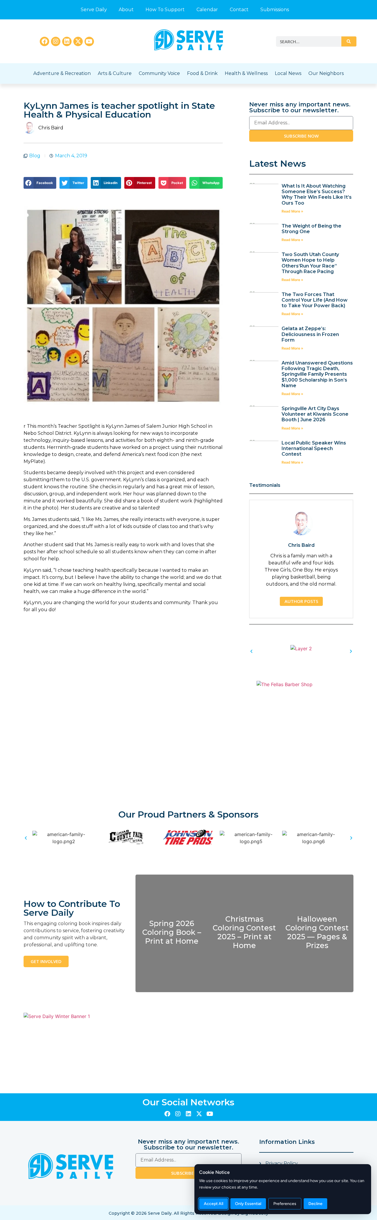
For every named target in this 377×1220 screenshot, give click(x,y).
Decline (315, 1203)
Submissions (274, 9)
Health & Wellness (246, 73)
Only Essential (248, 1203)
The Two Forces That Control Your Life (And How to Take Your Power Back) (315, 300)
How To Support (165, 9)
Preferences (284, 1203)
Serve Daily (94, 9)
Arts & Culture (115, 73)
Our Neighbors (326, 73)
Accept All (213, 1203)
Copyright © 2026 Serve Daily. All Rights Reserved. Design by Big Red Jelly (188, 1213)
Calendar (207, 9)
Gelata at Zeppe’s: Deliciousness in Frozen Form (310, 334)
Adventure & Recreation (62, 73)
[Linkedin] (67, 41)
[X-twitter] (78, 41)
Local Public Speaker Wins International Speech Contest (314, 448)
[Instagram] (55, 41)
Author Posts (301, 601)
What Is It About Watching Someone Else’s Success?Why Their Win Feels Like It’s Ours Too (317, 194)
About (126, 9)
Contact (239, 9)
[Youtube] (89, 41)
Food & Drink (202, 73)
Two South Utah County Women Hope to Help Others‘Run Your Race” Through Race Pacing (310, 263)
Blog (34, 155)
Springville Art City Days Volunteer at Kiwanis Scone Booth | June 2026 (315, 414)
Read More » (292, 211)
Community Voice (159, 73)
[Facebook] (44, 41)
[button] (40, 183)
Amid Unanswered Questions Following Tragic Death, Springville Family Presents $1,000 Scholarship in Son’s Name (317, 374)
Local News (288, 73)
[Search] (348, 41)
